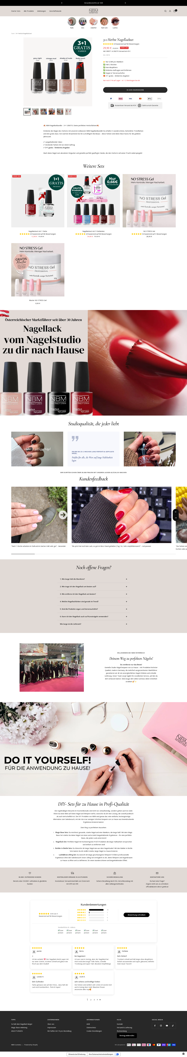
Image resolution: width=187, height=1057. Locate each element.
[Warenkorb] (175, 11)
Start (12, 33)
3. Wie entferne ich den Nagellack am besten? (78, 594)
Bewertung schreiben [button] (136, 915)
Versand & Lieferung (124, 1027)
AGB (88, 1024)
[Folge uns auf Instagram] (161, 1026)
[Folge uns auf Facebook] (155, 1026)
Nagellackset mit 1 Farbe (38, 231)
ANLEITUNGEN (17, 1031)
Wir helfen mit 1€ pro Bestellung (59, 1031)
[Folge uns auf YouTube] (167, 1026)
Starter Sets (15, 11)
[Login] (170, 11)
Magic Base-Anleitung (19, 1027)
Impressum (51, 1027)
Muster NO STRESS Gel (38, 300)
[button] (108, 44)
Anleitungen (41, 11)
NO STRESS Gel (149, 231)
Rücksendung (122, 1031)
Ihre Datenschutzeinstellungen (101, 1054)
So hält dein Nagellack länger (21, 1024)
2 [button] (90, 1000)
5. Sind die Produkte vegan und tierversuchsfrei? (79, 609)
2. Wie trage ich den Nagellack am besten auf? (78, 586)
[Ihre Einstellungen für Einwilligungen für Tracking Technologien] (183, 1053)
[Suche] (165, 11)
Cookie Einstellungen (94, 1031)
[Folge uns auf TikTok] (173, 1026)
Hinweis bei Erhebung (76, 1054)
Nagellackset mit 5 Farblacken (93, 231)
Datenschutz (91, 1027)
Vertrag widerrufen (126, 1035)
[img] (37, 948)
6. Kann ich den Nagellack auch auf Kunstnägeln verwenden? (84, 616)
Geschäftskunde (55, 11)
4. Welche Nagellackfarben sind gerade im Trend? (79, 601)
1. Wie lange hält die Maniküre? (72, 579)
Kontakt (120, 1024)
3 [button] (94, 1000)
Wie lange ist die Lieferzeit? (70, 624)
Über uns (50, 1024)
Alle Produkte (29, 11)
